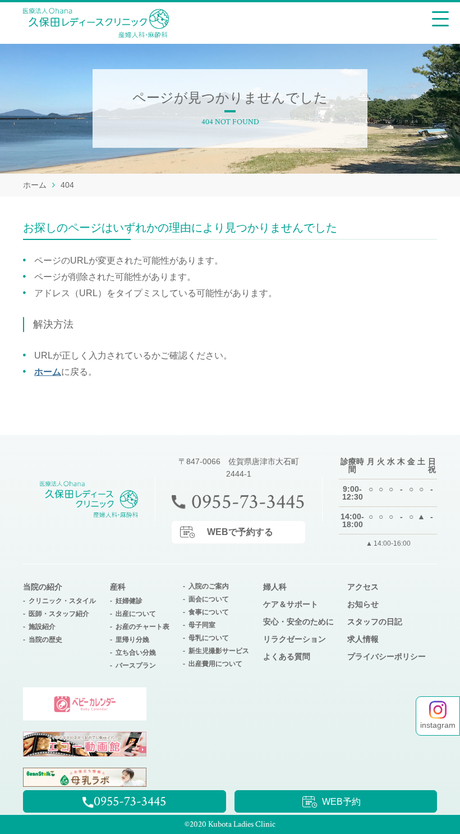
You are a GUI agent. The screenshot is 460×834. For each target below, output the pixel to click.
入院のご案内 (208, 586)
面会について (208, 599)
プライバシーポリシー (386, 656)
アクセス (363, 586)
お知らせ (363, 604)
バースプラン (136, 665)
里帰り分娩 (132, 639)
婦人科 (275, 586)
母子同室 (201, 625)
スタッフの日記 (374, 621)
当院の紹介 (42, 586)
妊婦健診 (129, 601)
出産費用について (215, 664)
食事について (208, 612)
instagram (438, 724)
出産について (136, 614)
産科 (118, 586)
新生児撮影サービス (218, 651)
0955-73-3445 (248, 502)
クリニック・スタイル (62, 601)
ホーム (47, 372)
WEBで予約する (240, 532)
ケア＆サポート (290, 604)
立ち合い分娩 (136, 652)
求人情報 (363, 638)
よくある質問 (286, 656)
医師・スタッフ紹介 (59, 614)
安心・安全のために (298, 621)
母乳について (208, 638)
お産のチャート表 (142, 627)
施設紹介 (42, 627)
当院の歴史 (45, 639)
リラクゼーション (294, 638)
